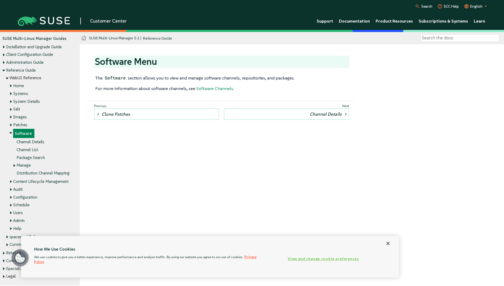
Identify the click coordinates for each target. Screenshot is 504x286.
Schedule (21, 204)
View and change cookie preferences (323, 259)
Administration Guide (25, 62)
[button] (20, 258)
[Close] (388, 243)
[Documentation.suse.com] (84, 38)
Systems (20, 93)
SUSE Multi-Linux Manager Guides (34, 38)
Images (20, 116)
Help (17, 228)
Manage (24, 165)
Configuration (25, 197)
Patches (20, 124)
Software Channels (214, 88)
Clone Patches (116, 114)
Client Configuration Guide (29, 54)
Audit (18, 189)
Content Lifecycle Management (41, 181)
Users (18, 212)
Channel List (27, 149)
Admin (19, 220)
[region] (210, 257)
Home (18, 85)
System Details (26, 101)
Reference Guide (21, 70)
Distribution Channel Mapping (43, 173)
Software (23, 133)
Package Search (31, 157)
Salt (16, 109)
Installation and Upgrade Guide (34, 46)
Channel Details (30, 141)
